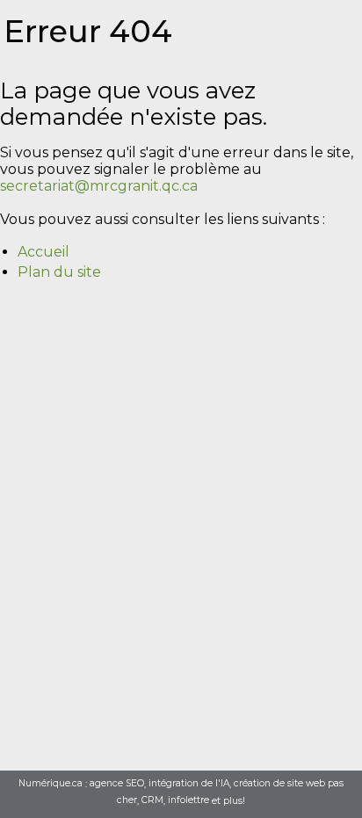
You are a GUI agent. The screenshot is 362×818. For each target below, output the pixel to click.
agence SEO (117, 783)
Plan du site (59, 272)
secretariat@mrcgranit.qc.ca (99, 185)
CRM (152, 800)
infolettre (188, 800)
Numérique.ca (50, 783)
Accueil (43, 251)
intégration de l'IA (188, 783)
